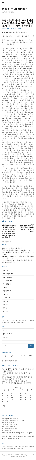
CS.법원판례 (6, 297)
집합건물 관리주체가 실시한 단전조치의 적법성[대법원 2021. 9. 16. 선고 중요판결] (27, 227)
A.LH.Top (6, 270)
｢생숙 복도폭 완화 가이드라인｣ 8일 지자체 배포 (16, 250)
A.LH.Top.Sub (7, 277)
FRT (24, 456)
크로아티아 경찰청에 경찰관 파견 (12, 248)
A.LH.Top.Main (8, 273)
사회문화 (5, 301)
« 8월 (3, 406)
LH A (7, 29)
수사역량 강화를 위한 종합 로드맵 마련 (13, 383)
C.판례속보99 (7, 291)
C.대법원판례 (7, 284)
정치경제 (5, 308)
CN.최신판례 (7, 294)
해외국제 (5, 311)
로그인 (5, 330)
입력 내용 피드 (7, 334)
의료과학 (5, 304)
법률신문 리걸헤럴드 (15, 9)
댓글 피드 (6, 337)
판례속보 (8, 242)
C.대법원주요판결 (8, 280)
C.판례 (5, 287)
